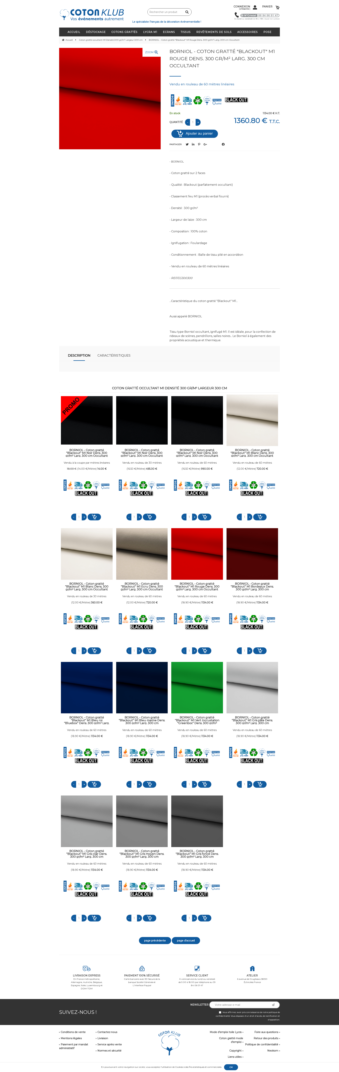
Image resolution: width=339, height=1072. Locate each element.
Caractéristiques (113, 355)
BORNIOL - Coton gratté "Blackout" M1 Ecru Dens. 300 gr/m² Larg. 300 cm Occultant (142, 586)
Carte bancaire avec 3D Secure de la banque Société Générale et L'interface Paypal (142, 980)
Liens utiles (235, 1056)
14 (102, 468)
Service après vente (109, 1044)
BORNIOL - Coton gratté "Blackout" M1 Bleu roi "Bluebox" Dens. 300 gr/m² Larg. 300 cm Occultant (86, 720)
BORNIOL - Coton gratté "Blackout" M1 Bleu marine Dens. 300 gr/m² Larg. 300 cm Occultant (142, 720)
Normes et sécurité (109, 1050)
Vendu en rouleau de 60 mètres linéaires (197, 463)
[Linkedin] (193, 144)
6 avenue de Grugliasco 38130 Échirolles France (252, 978)
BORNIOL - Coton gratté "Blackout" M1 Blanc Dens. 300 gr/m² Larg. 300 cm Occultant (252, 453)
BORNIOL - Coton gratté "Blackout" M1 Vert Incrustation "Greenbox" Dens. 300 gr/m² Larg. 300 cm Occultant (197, 720)
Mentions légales (71, 1038)
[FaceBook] (223, 144)
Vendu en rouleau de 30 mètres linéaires (142, 463)
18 (71, 468)
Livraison (102, 1038)
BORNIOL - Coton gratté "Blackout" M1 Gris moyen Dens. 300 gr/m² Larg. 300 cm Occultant (142, 854)
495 (151, 468)
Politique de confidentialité (261, 1044)
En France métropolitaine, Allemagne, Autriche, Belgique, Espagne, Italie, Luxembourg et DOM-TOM (87, 982)
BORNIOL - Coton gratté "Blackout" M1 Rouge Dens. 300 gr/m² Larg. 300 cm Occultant (222, 58)
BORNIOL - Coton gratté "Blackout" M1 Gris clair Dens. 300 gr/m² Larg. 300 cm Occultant (86, 854)
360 (96, 602)
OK (231, 1067)
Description (79, 355)
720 (262, 468)
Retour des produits (266, 1038)
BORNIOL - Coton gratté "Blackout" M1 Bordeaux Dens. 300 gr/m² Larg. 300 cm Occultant (252, 586)
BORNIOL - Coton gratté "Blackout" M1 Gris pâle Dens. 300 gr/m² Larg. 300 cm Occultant (252, 720)
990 (207, 468)
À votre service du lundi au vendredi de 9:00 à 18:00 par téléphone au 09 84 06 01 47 (197, 980)
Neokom (272, 1050)
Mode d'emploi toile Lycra (226, 1032)
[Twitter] (187, 144)
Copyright (235, 1050)
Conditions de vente (73, 1032)
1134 (207, 602)
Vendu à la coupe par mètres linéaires (87, 462)
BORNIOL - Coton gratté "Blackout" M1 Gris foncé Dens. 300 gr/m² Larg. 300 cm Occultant (197, 854)
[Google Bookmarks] (205, 144)
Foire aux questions (266, 1032)
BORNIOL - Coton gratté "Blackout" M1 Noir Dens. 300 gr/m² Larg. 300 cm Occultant (87, 453)
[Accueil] (169, 1043)
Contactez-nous (107, 1032)
